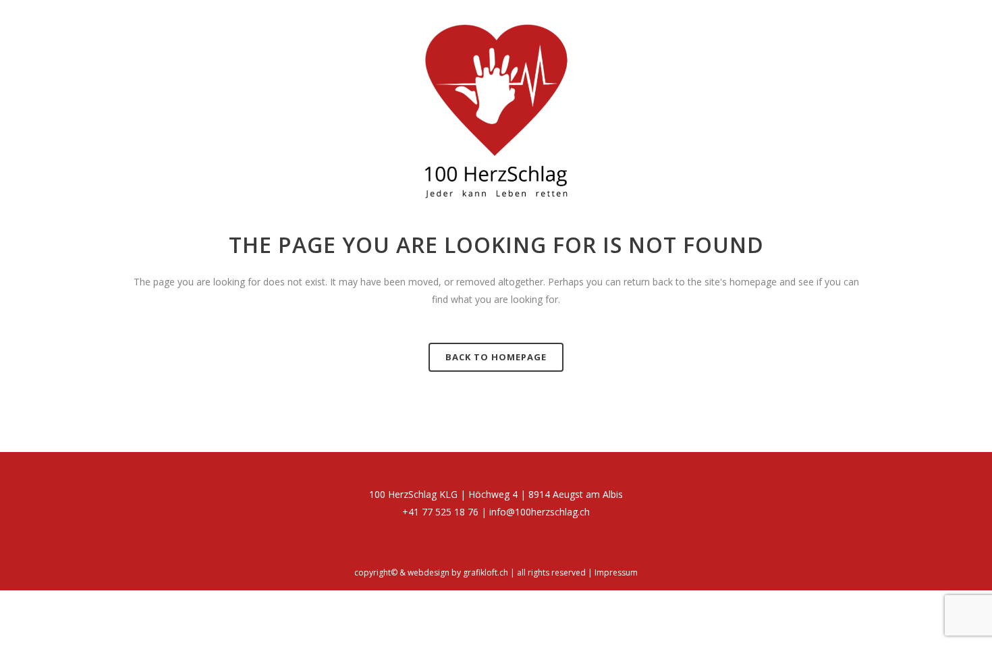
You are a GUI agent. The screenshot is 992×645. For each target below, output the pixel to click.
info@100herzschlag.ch (539, 511)
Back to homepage (496, 357)
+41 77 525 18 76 (440, 511)
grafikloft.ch (485, 572)
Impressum (616, 572)
